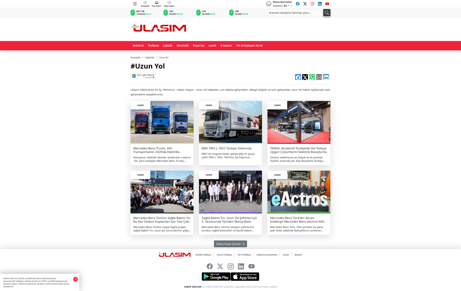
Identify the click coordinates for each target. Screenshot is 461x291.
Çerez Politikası (224, 254)
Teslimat (153, 45)
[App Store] (244, 276)
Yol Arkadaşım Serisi (249, 45)
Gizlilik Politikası (203, 254)
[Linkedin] (320, 3)
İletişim (298, 254)
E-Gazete (226, 45)
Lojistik (167, 45)
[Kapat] (75, 279)
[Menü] (135, 3)
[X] (305, 3)
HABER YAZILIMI (193, 286)
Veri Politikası (244, 254)
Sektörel (138, 45)
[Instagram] (312, 3)
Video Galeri (169, 6)
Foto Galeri (156, 6)
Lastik (212, 45)
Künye (286, 254)
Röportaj (198, 45)
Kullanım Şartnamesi (267, 254)
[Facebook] (297, 3)
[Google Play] (216, 276)
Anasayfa (145, 6)
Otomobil (183, 45)
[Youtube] (327, 3)
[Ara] (326, 12)
